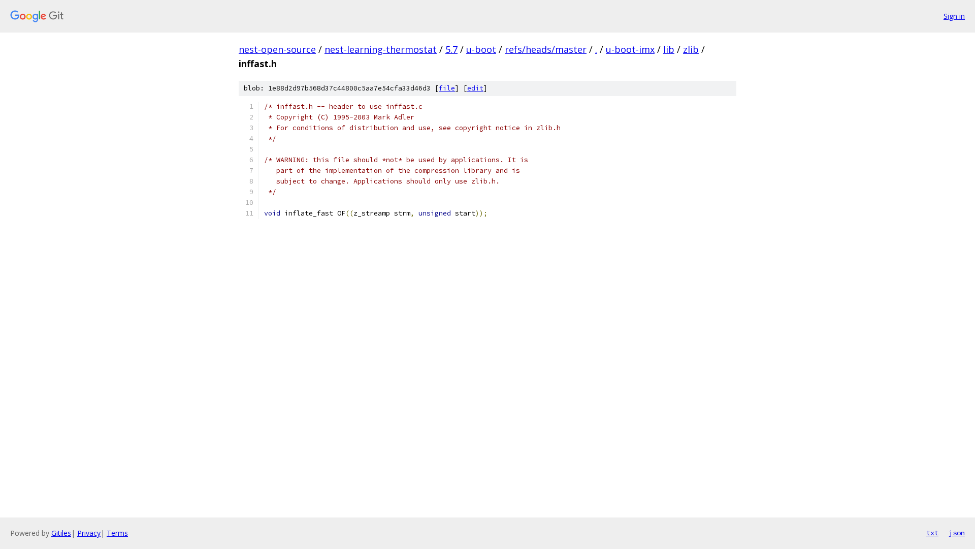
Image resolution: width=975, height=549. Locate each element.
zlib (691, 49)
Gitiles (61, 533)
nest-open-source (277, 49)
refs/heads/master (546, 49)
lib (668, 49)
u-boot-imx (630, 49)
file (447, 88)
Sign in (954, 16)
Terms (117, 533)
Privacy (89, 533)
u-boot (481, 49)
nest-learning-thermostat (380, 49)
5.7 (451, 49)
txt (932, 532)
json (957, 532)
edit (475, 88)
